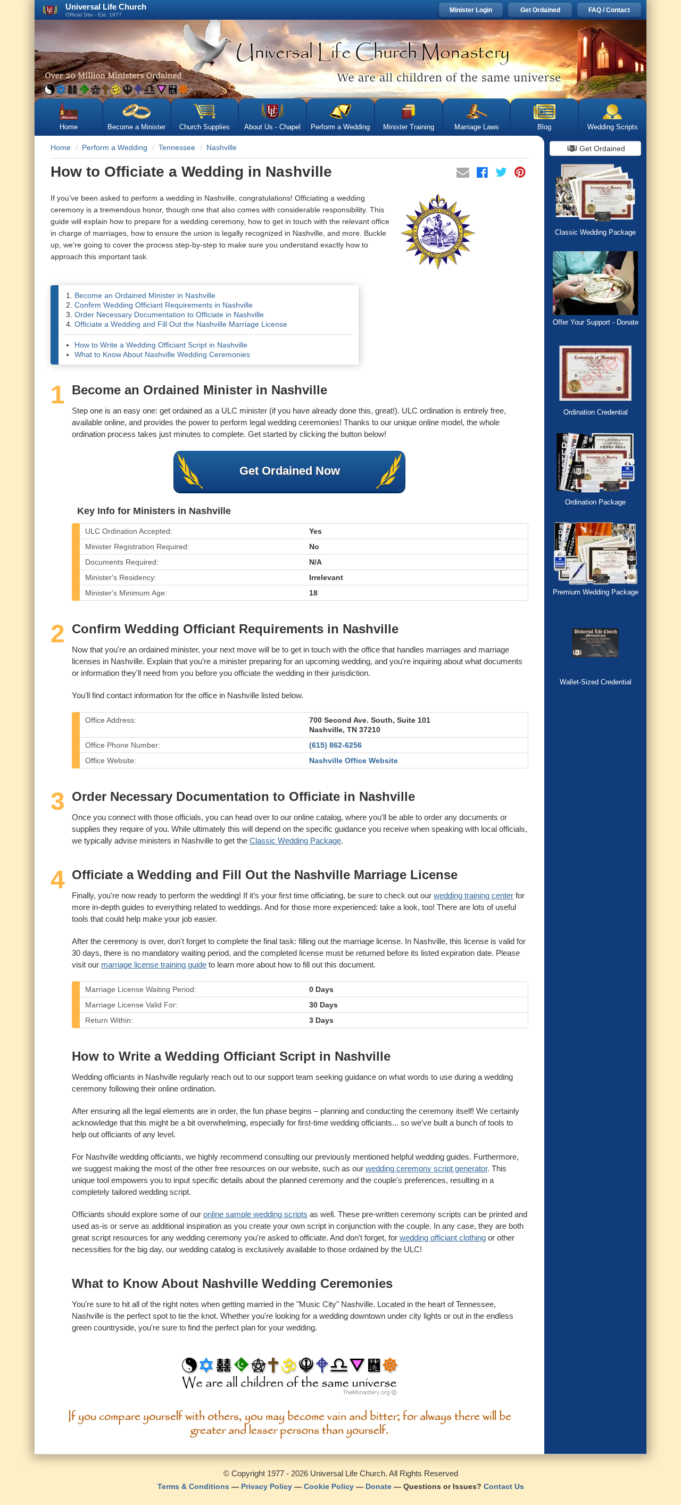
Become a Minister (136, 127)
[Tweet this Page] (502, 174)
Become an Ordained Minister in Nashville (144, 295)
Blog (544, 127)
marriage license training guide (153, 964)
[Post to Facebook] (483, 174)
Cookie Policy (329, 1486)
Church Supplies (204, 127)
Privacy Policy (266, 1486)
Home (69, 127)
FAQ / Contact (609, 10)
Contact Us (504, 1486)
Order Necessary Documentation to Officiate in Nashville (169, 314)
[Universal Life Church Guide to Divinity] (289, 1379)
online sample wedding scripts (255, 1214)
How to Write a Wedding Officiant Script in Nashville (160, 345)
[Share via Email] (464, 174)
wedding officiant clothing (443, 1237)
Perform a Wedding (340, 127)
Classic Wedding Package (295, 840)
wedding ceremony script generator (426, 1168)
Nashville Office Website (353, 760)
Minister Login (471, 10)
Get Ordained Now (289, 470)
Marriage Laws (476, 127)
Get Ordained (540, 10)
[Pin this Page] (520, 174)
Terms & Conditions (193, 1486)
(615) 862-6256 (335, 745)
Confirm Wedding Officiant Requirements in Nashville (163, 305)
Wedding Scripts (612, 127)
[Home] (340, 59)
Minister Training (408, 127)
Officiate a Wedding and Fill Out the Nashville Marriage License (180, 324)
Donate (379, 1486)
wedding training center (473, 895)
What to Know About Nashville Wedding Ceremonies (162, 354)
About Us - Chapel (272, 127)
